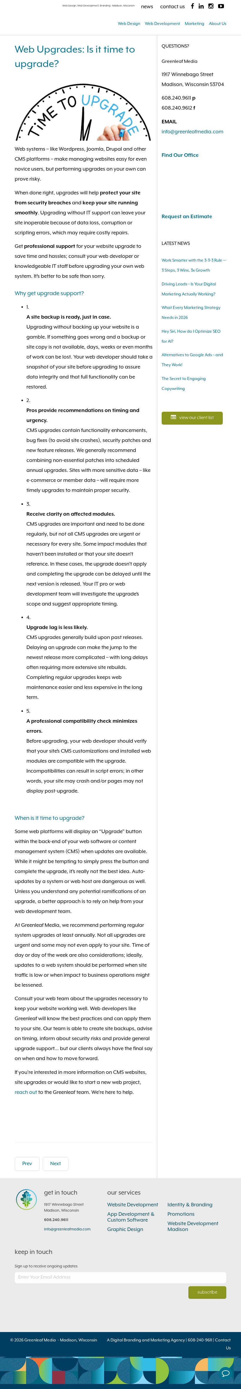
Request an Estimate (187, 217)
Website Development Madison (193, 1226)
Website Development (132, 1205)
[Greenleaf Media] (59, 18)
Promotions (181, 1214)
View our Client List (196, 418)
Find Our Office (180, 155)
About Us (217, 23)
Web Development (162, 23)
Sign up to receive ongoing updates (46, 1266)
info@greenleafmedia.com (192, 132)
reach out (26, 1092)
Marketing (194, 23)
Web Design (129, 23)
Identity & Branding (190, 1205)
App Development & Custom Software (131, 1217)
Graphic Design (125, 1229)
